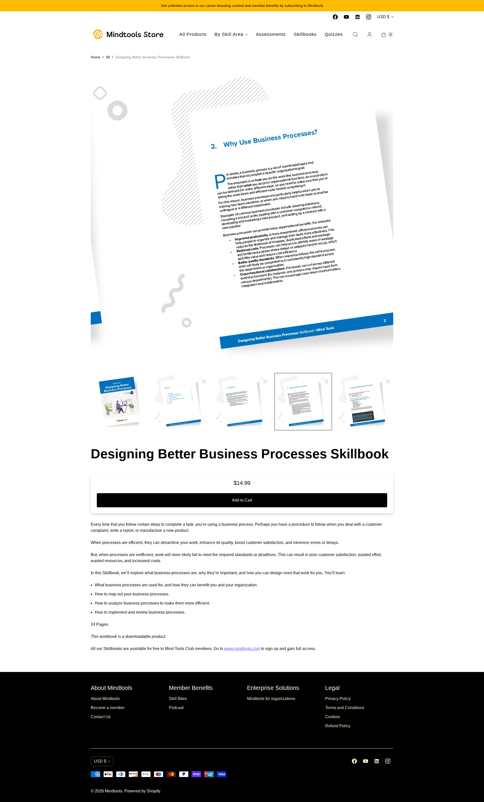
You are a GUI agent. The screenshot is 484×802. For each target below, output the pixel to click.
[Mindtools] (128, 34)
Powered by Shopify (142, 791)
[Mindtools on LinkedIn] (357, 16)
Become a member (108, 708)
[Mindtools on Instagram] (368, 16)
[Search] (355, 35)
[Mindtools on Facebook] (335, 16)
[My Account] (369, 35)
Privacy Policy (338, 698)
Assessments (271, 34)
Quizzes (334, 34)
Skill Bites (178, 698)
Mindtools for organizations (271, 698)
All (108, 57)
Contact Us (101, 717)
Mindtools (113, 791)
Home (95, 57)
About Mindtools (105, 698)
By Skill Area (229, 34)
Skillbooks (305, 34)
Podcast (176, 708)
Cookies (332, 717)
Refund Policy (337, 726)
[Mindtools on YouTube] (346, 16)
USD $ (383, 17)
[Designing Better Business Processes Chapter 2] (242, 217)
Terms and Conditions (344, 708)
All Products (192, 34)
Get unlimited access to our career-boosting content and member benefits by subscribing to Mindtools (242, 6)
